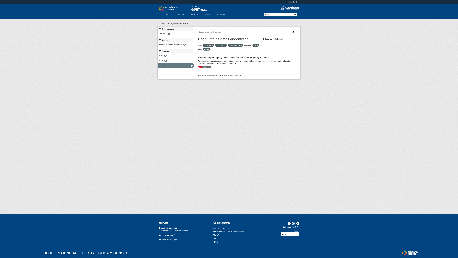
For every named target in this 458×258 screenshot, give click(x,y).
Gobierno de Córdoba (221, 228)
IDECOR (216, 235)
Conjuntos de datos (178, 23)
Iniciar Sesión (293, 2)
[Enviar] (295, 14)
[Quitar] (212, 45)
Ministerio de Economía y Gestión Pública (228, 231)
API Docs (244, 75)
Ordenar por (268, 39)
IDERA (215, 238)
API (237, 75)
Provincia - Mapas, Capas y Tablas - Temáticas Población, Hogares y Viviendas (233, 57)
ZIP (209, 67)
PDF (199, 67)
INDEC (215, 242)
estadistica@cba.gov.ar (170, 239)
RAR (204, 67)
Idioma (296, 231)
